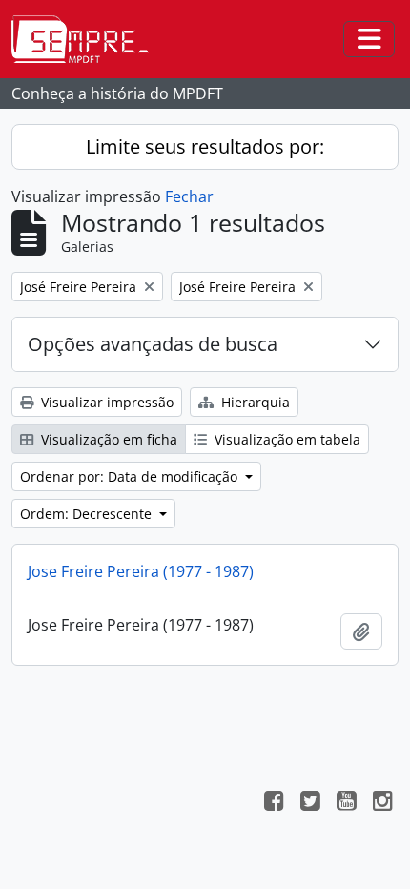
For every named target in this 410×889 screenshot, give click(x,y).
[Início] (87, 39)
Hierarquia (253, 402)
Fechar (189, 196)
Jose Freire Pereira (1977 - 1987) (141, 571)
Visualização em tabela (285, 439)
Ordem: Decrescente (87, 514)
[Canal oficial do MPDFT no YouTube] (346, 803)
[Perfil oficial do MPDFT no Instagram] (382, 803)
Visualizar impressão (105, 402)
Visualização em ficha (107, 439)
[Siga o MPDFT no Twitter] (310, 803)
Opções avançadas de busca (152, 344)
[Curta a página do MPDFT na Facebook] (273, 803)
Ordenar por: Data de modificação (130, 476)
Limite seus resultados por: (205, 146)
